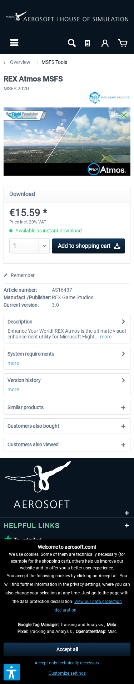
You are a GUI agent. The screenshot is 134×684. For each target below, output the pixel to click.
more (105, 337)
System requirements (31, 354)
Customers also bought (33, 426)
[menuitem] (13, 42)
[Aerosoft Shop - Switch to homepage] (67, 20)
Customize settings (67, 673)
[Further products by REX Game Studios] (109, 97)
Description (20, 322)
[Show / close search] (71, 42)
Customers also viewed (33, 444)
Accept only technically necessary (67, 662)
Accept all (67, 649)
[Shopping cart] (122, 42)
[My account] (105, 42)
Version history (24, 380)
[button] (12, 672)
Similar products (26, 407)
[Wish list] (88, 42)
